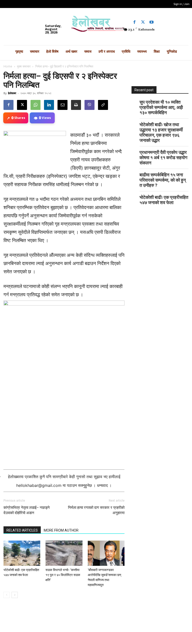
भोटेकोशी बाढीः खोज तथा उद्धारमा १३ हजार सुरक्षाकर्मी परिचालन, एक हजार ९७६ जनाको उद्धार (161, 132)
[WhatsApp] (35, 104)
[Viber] (89, 104)
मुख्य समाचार (23, 66)
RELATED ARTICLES (22, 530)
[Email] (63, 104)
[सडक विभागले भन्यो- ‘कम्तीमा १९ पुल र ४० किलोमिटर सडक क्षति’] (64, 553)
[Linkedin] (49, 104)
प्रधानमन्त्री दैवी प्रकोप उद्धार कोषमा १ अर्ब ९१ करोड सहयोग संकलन (163, 157)
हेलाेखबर (12, 93)
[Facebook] (135, 22)
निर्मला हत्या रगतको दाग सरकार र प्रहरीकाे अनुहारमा (96, 510)
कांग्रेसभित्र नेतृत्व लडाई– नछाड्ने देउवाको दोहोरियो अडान (27, 510)
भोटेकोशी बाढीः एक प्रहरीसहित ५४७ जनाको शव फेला (164, 200)
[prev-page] (7, 595)
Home (8, 66)
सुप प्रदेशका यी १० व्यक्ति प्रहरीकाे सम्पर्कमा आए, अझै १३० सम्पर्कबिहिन (161, 107)
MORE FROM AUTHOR (61, 530)
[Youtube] (151, 22)
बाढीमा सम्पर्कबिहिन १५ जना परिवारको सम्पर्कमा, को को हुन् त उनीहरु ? (163, 180)
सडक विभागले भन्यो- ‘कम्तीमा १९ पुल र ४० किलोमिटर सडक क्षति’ (63, 575)
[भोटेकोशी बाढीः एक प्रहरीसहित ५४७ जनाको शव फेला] (22, 553)
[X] (22, 104)
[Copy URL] (103, 104)
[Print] (76, 104)
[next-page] (15, 595)
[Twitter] (143, 22)
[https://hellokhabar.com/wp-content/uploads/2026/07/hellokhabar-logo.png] (96, 25)
